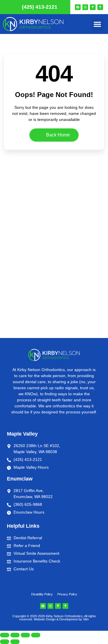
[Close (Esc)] (35, 635)
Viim (86, 619)
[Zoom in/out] (4, 635)
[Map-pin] (93, 7)
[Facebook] (78, 7)
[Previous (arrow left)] (4, 641)
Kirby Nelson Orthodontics (64, 616)
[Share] (25, 635)
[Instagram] (85, 7)
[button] (97, 24)
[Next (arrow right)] (15, 641)
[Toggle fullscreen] (15, 635)
